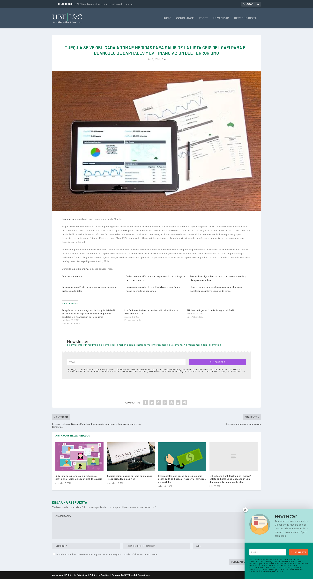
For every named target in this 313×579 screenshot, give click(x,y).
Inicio (167, 18)
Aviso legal (57, 575)
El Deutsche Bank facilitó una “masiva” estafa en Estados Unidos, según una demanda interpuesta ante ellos (230, 479)
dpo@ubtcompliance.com (271, 571)
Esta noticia (68, 219)
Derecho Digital (246, 18)
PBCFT (203, 18)
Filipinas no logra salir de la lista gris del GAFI (210, 310)
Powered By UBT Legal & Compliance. (131, 575)
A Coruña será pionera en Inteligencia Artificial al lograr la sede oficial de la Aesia (78, 477)
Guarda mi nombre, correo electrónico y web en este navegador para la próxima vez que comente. (107, 554)
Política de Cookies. (99, 575)
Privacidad (221, 18)
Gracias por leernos (72, 276)
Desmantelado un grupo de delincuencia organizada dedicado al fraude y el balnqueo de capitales (182, 479)
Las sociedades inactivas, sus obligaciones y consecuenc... (104, 4)
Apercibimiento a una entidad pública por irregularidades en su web (129, 477)
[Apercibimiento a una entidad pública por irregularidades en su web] (131, 456)
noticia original (81, 269)
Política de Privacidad (76, 575)
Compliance (185, 18)
